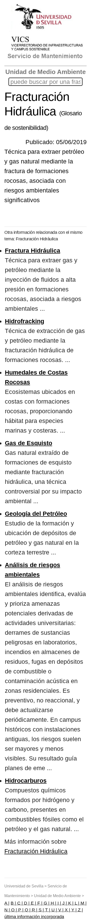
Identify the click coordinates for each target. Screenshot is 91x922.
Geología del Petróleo (36, 513)
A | (6, 903)
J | (64, 903)
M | (83, 903)
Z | (80, 909)
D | (26, 903)
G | (46, 903)
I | (58, 903)
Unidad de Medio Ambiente (45, 71)
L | (76, 903)
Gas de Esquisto (28, 443)
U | (53, 909)
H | (53, 903)
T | (47, 909)
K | (70, 903)
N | (7, 909)
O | (13, 909)
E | (33, 903)
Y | (73, 909)
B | (13, 903)
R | (34, 909)
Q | (27, 909)
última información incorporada (34, 916)
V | (60, 909)
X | (67, 909)
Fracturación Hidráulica (35, 851)
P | (20, 909)
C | (19, 903)
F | (39, 903)
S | (40, 909)
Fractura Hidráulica (32, 250)
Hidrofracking (24, 321)
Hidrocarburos (26, 780)
